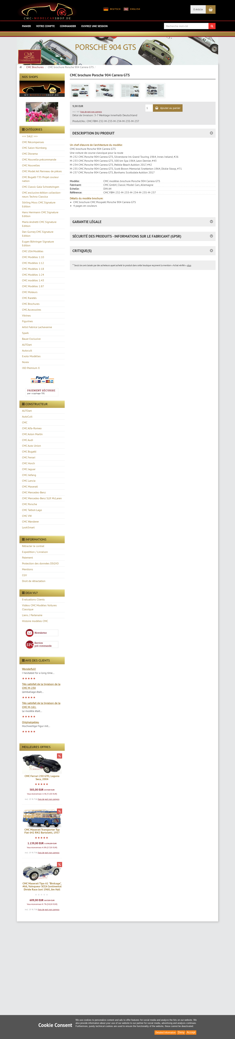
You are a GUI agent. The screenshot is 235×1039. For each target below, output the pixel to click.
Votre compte (45, 26)
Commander (68, 26)
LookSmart (28, 527)
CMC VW (27, 516)
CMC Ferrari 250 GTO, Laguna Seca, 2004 (42, 777)
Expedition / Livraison (35, 552)
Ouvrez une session (94, 26)
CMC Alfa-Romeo (32, 428)
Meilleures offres (36, 747)
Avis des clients (37, 660)
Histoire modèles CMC (35, 621)
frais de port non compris (48, 799)
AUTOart (27, 410)
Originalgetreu (30, 722)
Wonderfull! (29, 669)
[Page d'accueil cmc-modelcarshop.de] (47, 11)
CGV (24, 575)
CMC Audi (27, 440)
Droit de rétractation (33, 581)
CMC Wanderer (30, 521)
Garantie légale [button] (87, 221)
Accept (191, 1032)
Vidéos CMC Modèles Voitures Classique (39, 607)
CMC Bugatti (29, 451)
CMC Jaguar (28, 469)
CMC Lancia (28, 480)
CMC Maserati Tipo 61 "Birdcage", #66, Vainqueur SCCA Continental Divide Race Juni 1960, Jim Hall (42, 886)
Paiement (27, 557)
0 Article (198, 9)
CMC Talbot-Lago (32, 510)
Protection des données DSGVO (40, 563)
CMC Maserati (30, 486)
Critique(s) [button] (82, 250)
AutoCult (27, 416)
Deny (181, 1032)
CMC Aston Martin (32, 434)
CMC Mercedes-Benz (34, 492)
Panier (26, 26)
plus (189, 265)
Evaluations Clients (33, 599)
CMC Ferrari (28, 457)
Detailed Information (165, 1032)
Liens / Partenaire (32, 615)
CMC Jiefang (29, 475)
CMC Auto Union (31, 445)
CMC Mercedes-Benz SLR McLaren (42, 498)
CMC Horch (28, 463)
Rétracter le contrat (33, 546)
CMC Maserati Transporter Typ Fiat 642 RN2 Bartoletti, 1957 (42, 831)
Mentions (27, 569)
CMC (24, 422)
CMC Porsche (29, 504)
